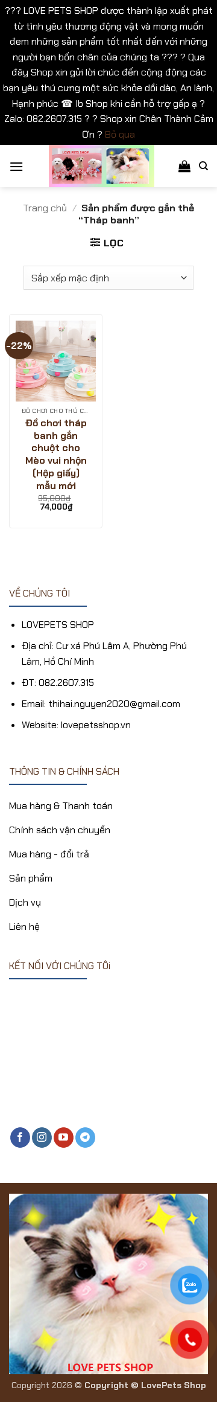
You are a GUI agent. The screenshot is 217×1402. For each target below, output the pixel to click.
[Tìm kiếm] (203, 166)
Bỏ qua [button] (120, 134)
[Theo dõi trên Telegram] (85, 1137)
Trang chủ (45, 208)
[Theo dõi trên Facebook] (20, 1137)
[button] (16, 166)
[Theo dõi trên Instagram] (42, 1137)
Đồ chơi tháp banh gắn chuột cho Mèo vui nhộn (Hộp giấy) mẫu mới (56, 454)
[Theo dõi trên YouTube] (64, 1137)
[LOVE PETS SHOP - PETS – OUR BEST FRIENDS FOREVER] (101, 166)
